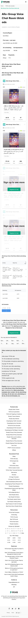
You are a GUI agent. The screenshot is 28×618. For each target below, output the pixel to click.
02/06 (14, 538)
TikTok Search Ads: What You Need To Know (14, 549)
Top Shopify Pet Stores (14, 497)
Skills (14, 463)
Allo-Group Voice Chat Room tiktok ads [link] (10, 8)
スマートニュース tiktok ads (3, 343)
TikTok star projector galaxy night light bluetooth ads (12, 374)
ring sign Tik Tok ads (7, 364)
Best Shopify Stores (14, 494)
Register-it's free (14, 189)
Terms (13, 612)
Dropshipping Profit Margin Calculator (14, 430)
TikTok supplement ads (8, 378)
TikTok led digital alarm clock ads (11, 380)
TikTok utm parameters (14, 411)
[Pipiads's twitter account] (12, 609)
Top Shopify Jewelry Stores (14, 499)
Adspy (14, 456)
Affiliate (14, 450)
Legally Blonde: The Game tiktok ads (14, 343)
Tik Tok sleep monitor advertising (11, 369)
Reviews (14, 474)
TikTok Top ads (14, 517)
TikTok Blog (14, 514)
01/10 (19, 540)
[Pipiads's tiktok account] (16, 609)
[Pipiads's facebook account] (9, 609)
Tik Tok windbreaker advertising (10, 359)
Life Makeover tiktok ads (8, 340)
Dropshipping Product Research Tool (14, 484)
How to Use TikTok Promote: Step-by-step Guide (14, 561)
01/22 (19, 538)
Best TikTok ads (14, 519)
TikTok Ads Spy (14, 458)
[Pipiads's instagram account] (19, 609)
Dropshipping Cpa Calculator (14, 423)
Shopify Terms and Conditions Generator (14, 437)
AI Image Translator (14, 477)
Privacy (8, 612)
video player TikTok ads (8, 356)
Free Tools (14, 445)
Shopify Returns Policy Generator (14, 441)
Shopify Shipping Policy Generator (14, 443)
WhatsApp (14, 584)
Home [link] (2, 6)
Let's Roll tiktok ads (19, 343)
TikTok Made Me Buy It (14, 492)
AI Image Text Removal (14, 479)
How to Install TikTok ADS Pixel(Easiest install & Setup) (14, 575)
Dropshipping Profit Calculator (14, 428)
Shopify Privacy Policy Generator (14, 432)
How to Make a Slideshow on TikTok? (14, 572)
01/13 (14, 540)
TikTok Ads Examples (14, 512)
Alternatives (14, 472)
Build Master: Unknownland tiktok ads (19, 340)
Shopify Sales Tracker (14, 409)
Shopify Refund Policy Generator (14, 434)
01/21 (8, 540)
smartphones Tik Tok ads (8, 371)
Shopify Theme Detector (14, 416)
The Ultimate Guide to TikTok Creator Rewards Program (14, 557)
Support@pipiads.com (14, 582)
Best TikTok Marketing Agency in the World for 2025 (14, 565)
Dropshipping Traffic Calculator (14, 421)
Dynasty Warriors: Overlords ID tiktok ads (3, 340)
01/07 (19, 542)
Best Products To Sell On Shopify (14, 504)
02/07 (8, 538)
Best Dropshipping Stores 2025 (14, 481)
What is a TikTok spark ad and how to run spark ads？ (14, 569)
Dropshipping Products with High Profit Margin (14, 489)
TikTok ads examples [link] (10, 6)
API (14, 587)
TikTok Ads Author (14, 521)
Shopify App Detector (14, 418)
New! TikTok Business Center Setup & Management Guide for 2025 (14, 553)
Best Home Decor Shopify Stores (14, 506)
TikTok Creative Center (14, 468)
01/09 (8, 542)
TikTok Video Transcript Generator (14, 470)
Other (22, 533)
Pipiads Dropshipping (14, 486)
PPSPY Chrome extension (14, 448)
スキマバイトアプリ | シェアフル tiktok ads (24, 340)
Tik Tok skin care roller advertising (11, 366)
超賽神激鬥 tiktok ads (8, 343)
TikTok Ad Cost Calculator (14, 425)
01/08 (14, 542)
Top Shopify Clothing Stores (14, 501)
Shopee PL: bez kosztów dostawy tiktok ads (24, 343)
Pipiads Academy (14, 524)
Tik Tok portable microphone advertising (13, 361)
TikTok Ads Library (14, 465)
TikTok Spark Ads (14, 461)
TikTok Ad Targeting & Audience (14, 414)
